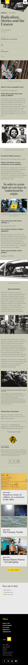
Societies (3, 256)
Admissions (7, 631)
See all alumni (15, 570)
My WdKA (5, 649)
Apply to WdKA (6, 646)
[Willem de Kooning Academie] (5, 2)
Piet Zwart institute (7, 653)
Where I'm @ (4, 12)
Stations (6, 627)
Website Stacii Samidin (14, 431)
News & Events (6, 647)
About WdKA (6, 644)
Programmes (7, 625)
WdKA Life (6, 623)
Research (6, 629)
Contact (4, 650)
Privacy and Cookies (7, 655)
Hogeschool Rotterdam (8, 652)
